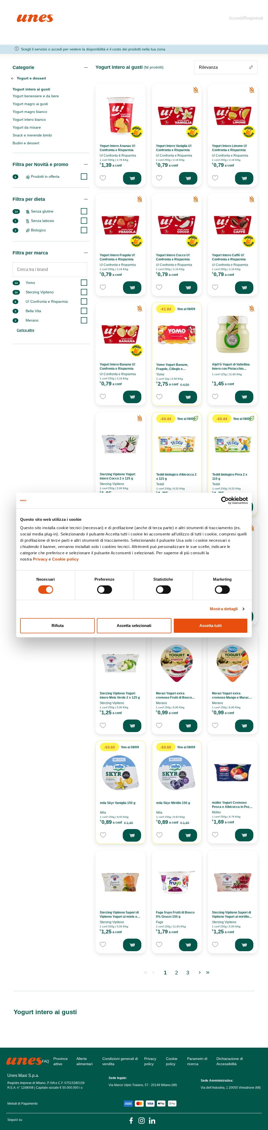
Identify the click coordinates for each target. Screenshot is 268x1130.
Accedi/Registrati (246, 18)
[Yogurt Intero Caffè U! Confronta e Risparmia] (232, 225)
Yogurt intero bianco (29, 119)
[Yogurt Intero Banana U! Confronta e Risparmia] (120, 334)
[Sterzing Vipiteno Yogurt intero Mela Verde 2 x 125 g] (120, 663)
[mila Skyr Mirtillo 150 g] (176, 772)
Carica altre (25, 330)
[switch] (104, 589)
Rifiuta (58, 625)
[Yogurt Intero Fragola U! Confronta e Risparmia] (120, 225)
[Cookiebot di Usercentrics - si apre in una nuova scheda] (225, 500)
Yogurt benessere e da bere (36, 96)
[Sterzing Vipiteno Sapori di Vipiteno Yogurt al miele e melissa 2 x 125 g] (120, 882)
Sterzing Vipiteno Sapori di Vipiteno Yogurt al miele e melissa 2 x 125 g (119, 917)
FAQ (45, 1061)
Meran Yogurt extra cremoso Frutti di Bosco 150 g (174, 698)
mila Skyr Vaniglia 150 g (117, 803)
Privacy (40, 559)
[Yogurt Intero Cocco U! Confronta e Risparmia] (176, 225)
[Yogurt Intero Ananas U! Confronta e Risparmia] (120, 115)
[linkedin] (152, 1120)
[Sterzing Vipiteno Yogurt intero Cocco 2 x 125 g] (120, 444)
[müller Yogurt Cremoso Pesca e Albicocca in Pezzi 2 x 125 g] (232, 772)
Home (22, 16)
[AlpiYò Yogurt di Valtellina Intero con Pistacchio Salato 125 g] (232, 334)
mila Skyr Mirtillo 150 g (173, 803)
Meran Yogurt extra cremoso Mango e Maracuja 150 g (232, 698)
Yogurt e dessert (31, 78)
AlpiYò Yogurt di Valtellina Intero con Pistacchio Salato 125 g (231, 369)
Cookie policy (65, 559)
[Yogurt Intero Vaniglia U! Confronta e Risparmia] (176, 115)
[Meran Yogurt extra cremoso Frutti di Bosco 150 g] (176, 663)
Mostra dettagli (224, 609)
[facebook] (131, 1120)
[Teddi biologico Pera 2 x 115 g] (232, 444)
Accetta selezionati (134, 625)
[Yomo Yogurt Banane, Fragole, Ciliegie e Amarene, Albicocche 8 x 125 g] (176, 334)
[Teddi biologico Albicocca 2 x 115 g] (176, 444)
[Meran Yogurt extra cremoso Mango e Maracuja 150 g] (232, 663)
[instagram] (141, 1120)
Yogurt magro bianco (30, 112)
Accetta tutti (210, 625)
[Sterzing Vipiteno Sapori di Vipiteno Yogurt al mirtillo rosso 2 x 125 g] (232, 882)
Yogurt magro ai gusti (30, 104)
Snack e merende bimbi (32, 135)
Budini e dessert (26, 143)
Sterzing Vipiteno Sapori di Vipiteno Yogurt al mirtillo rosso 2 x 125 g (231, 917)
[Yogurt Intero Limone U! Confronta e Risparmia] (232, 115)
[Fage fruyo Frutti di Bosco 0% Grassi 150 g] (176, 882)
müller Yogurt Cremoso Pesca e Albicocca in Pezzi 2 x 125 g (232, 807)
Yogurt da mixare (27, 127)
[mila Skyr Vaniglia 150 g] (120, 772)
